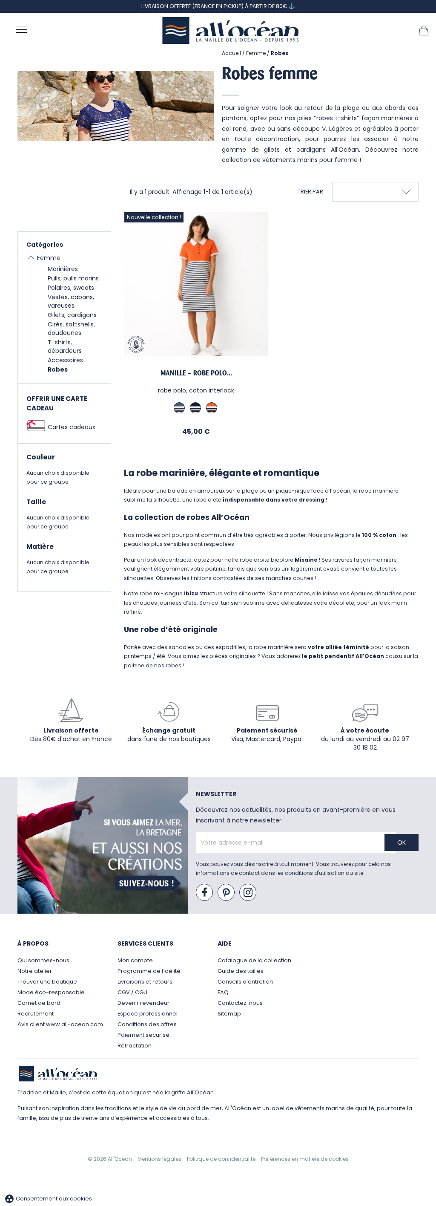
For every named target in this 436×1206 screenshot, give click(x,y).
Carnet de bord (38, 1003)
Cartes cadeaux (71, 427)
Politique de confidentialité (222, 1159)
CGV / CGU (132, 992)
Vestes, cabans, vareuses (71, 301)
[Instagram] (248, 892)
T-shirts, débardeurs (65, 346)
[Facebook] (204, 892)
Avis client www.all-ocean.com (60, 1024)
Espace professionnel (148, 1013)
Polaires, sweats (71, 287)
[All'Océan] (231, 30)
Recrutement (35, 1013)
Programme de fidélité (149, 971)
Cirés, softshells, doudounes (71, 328)
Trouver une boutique (47, 981)
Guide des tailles (241, 971)
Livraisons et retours (145, 981)
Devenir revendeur (143, 1003)
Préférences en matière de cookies (305, 1159)
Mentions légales (160, 1159)
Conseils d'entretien (245, 981)
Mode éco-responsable (51, 992)
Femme (48, 258)
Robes (58, 369)
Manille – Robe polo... (196, 373)
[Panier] (424, 30)
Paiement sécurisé (143, 1035)
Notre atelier (34, 971)
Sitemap (229, 1013)
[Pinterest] (226, 892)
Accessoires (65, 360)
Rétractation (135, 1045)
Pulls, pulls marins (73, 278)
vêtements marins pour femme (310, 160)
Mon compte (135, 960)
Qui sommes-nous (43, 960)
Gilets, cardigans (72, 315)
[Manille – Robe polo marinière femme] (196, 284)
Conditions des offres (147, 1024)
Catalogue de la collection (254, 960)
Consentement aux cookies (48, 1198)
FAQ (223, 992)
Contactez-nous (240, 1003)
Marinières (63, 269)
